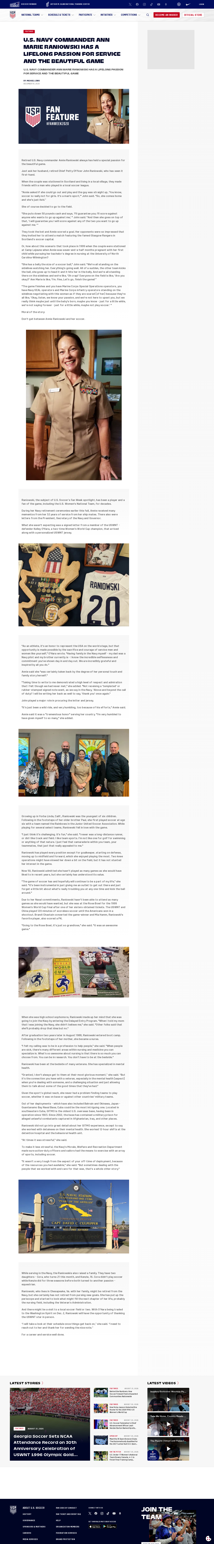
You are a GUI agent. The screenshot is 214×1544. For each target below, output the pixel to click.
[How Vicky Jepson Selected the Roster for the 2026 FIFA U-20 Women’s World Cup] (101, 1408)
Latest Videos (161, 1383)
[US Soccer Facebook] (137, 4)
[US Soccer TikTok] (151, 4)
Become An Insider (166, 15)
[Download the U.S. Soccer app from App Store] (95, 1526)
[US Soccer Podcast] (120, 1513)
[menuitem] (31, 15)
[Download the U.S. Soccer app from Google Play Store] (109, 1526)
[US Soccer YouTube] (158, 4)
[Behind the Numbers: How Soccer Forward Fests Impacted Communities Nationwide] (101, 1392)
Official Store (193, 15)
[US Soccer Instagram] (144, 4)
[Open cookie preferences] (208, 1538)
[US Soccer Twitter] (130, 4)
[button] (147, 15)
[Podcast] (166, 4)
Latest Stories (25, 1383)
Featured (29, 31)
